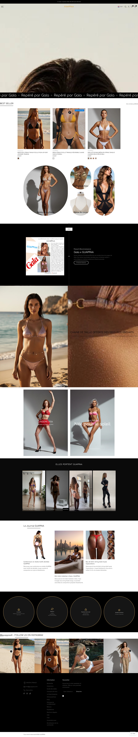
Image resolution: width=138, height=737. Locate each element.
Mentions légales (52, 712)
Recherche (50, 683)
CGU (48, 717)
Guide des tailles (52, 689)
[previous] (27, 552)
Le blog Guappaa (52, 694)
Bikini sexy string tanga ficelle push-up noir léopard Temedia (33, 153)
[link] (45, 191)
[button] (18, 110)
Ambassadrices (51, 697)
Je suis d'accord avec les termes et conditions (73, 696)
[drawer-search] (125, 7)
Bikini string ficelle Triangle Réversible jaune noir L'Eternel (68, 153)
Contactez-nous (51, 720)
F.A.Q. (48, 699)
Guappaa (20, 150)
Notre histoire (82, 262)
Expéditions (50, 709)
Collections (50, 686)
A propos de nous (52, 691)
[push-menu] (2, 6)
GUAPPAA (55, 150)
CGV (48, 715)
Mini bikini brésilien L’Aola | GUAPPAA (67, 576)
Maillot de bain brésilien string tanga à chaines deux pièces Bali (101, 153)
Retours (49, 707)
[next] (110, 552)
